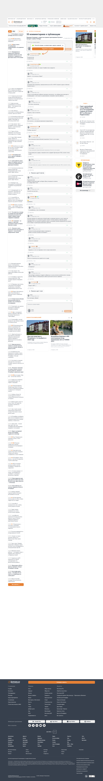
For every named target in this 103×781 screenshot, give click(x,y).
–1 (70, 88)
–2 (70, 156)
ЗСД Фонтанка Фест (73, 18)
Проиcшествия (48, 697)
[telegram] (33, 725)
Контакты (10, 691)
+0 (66, 61)
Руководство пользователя (82, 771)
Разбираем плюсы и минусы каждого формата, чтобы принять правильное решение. (37, 343)
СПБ (14, 31)
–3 (70, 185)
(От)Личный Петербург (62, 697)
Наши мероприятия (13, 697)
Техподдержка (11, 693)
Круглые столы (61, 711)
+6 (66, 300)
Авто (29, 688)
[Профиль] (94, 22)
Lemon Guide (63, 18)
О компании (11, 700)
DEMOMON (32, 196)
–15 (71, 204)
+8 (66, 132)
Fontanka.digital (60, 704)
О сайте (10, 688)
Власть (30, 702)
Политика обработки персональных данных (85, 760)
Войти (32, 311)
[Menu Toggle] (9, 22)
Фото (46, 715)
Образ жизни (48, 688)
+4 (66, 115)
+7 (66, 98)
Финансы (47, 708)
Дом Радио (59, 706)
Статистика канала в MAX (14, 704)
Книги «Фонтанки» (61, 702)
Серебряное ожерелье (40, 18)
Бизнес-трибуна (32, 695)
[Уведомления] (90, 22)
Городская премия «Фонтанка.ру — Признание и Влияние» (71, 695)
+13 (67, 260)
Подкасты (47, 695)
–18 (71, 300)
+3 (66, 88)
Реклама (10, 695)
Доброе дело (31, 708)
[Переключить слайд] (95, 38)
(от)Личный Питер (21, 18)
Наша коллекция (61, 700)
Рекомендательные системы (82, 766)
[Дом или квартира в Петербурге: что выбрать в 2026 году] (38, 327)
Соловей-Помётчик (34, 53)
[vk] (37, 725)
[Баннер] (33, 26)
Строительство (48, 702)
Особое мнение (48, 693)
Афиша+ (30, 691)
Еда (29, 711)
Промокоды (85, 160)
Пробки (52, 22)
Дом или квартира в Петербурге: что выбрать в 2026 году (36, 338)
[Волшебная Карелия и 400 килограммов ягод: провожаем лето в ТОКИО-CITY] (61, 327)
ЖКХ (29, 713)
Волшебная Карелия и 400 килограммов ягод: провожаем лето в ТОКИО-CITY (60, 339)
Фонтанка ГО (30, 18)
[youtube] (40, 725)
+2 (66, 78)
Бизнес (30, 693)
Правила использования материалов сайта (85, 762)
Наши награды (79, 773)
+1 (66, 70)
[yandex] (44, 725)
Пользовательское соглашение (82, 758)
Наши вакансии (12, 702)
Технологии (47, 704)
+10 (67, 225)
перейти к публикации (35, 31)
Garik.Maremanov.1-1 (34, 126)
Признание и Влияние (53, 18)
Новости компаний (34, 317)
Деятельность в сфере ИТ (81, 769)
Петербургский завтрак (85, 18)
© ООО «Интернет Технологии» (43, 775)
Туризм (46, 706)
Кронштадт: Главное (62, 708)
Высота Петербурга (61, 713)
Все (10, 31)
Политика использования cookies (83, 764)
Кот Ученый (33, 135)
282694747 (33, 246)
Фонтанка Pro (60, 688)
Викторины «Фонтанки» (34, 700)
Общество (47, 691)
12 (35, 132)
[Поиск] (87, 22)
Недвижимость (32, 715)
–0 (70, 61)
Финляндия (47, 711)
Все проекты (60, 715)
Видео (29, 697)
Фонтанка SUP (11, 18)
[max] (29, 725)
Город (29, 706)
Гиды (29, 704)
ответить (30, 61)
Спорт (46, 700)
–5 (70, 132)
